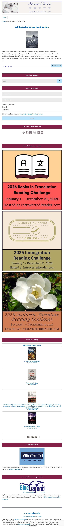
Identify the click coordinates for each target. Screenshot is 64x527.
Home (4, 21)
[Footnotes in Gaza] (32, 374)
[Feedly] (23, 132)
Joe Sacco (33, 384)
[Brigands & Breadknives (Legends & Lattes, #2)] (32, 353)
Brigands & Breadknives (32, 361)
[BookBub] (42, 132)
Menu (4, 17)
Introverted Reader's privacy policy (31, 114)
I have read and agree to (23, 114)
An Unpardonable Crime (32, 426)
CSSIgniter (38, 517)
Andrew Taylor (33, 428)
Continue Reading (56, 66)
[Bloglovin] (38, 132)
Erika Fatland (33, 409)
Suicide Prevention (14, 469)
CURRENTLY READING (32, 345)
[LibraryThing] (30, 132)
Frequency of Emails (8, 105)
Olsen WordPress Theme (29, 517)
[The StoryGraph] (27, 132)
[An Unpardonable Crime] (32, 418)
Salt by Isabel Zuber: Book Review (32, 27)
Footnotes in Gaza (32, 383)
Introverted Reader (32, 513)
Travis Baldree (33, 363)
